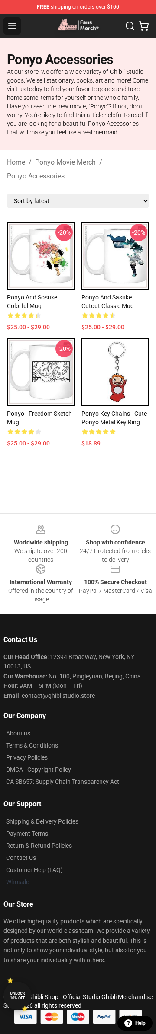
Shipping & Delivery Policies (42, 821)
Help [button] (140, 1023)
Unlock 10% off (17, 995)
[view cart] (144, 26)
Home (16, 162)
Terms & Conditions (32, 745)
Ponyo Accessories (36, 176)
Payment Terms (27, 833)
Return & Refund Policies (39, 845)
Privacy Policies (27, 757)
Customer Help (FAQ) (34, 869)
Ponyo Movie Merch (65, 162)
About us (18, 733)
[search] (130, 26)
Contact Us (21, 857)
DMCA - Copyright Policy (38, 769)
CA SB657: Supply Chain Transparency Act (62, 781)
